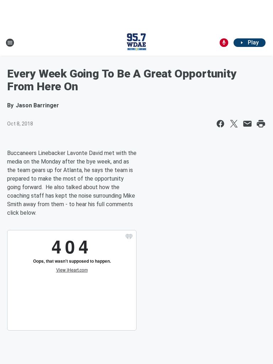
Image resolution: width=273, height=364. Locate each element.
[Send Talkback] (224, 42)
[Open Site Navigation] (10, 42)
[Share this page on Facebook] (220, 124)
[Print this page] (261, 124)
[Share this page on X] (234, 124)
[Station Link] (136, 42)
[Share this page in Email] (247, 124)
